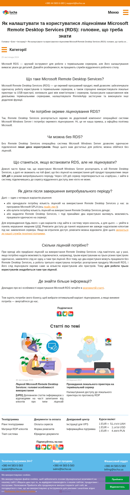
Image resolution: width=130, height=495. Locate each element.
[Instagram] (55, 447)
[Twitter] (49, 447)
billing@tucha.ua (113, 469)
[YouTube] (43, 447)
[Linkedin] (60, 447)
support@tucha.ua (75, 3)
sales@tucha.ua (62, 469)
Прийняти (117, 479)
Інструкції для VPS (77, 424)
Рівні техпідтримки (13, 424)
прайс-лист (50, 206)
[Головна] (10, 13)
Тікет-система (10, 434)
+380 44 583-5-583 (55, 3)
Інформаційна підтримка (81, 429)
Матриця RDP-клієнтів (15, 429)
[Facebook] (38, 447)
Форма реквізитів (44, 429)
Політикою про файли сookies (20, 491)
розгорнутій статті (93, 288)
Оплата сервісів (43, 424)
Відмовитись (117, 486)
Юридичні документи (46, 434)
